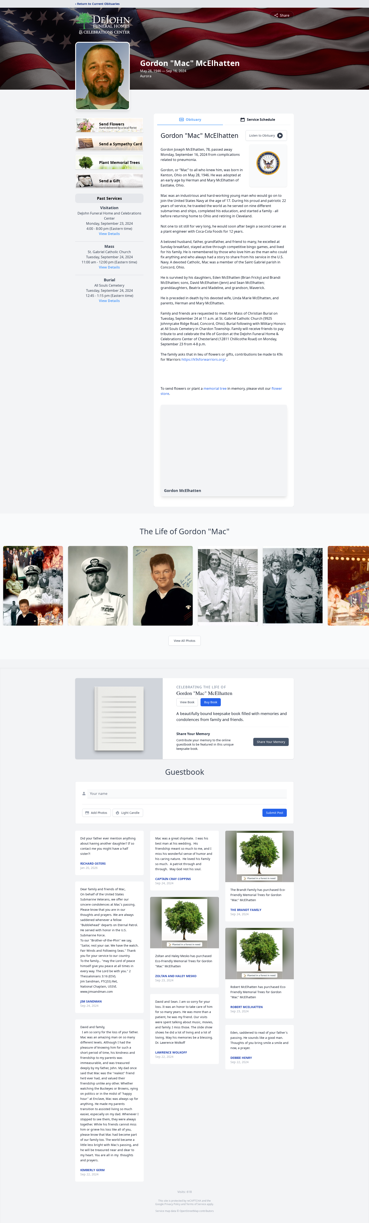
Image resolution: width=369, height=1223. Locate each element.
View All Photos (184, 641)
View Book (187, 702)
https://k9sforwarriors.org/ (204, 359)
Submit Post (274, 813)
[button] (185, 922)
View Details (109, 233)
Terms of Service (196, 1204)
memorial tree (215, 388)
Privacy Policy (172, 1204)
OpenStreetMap (189, 1211)
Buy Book (210, 702)
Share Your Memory (271, 742)
